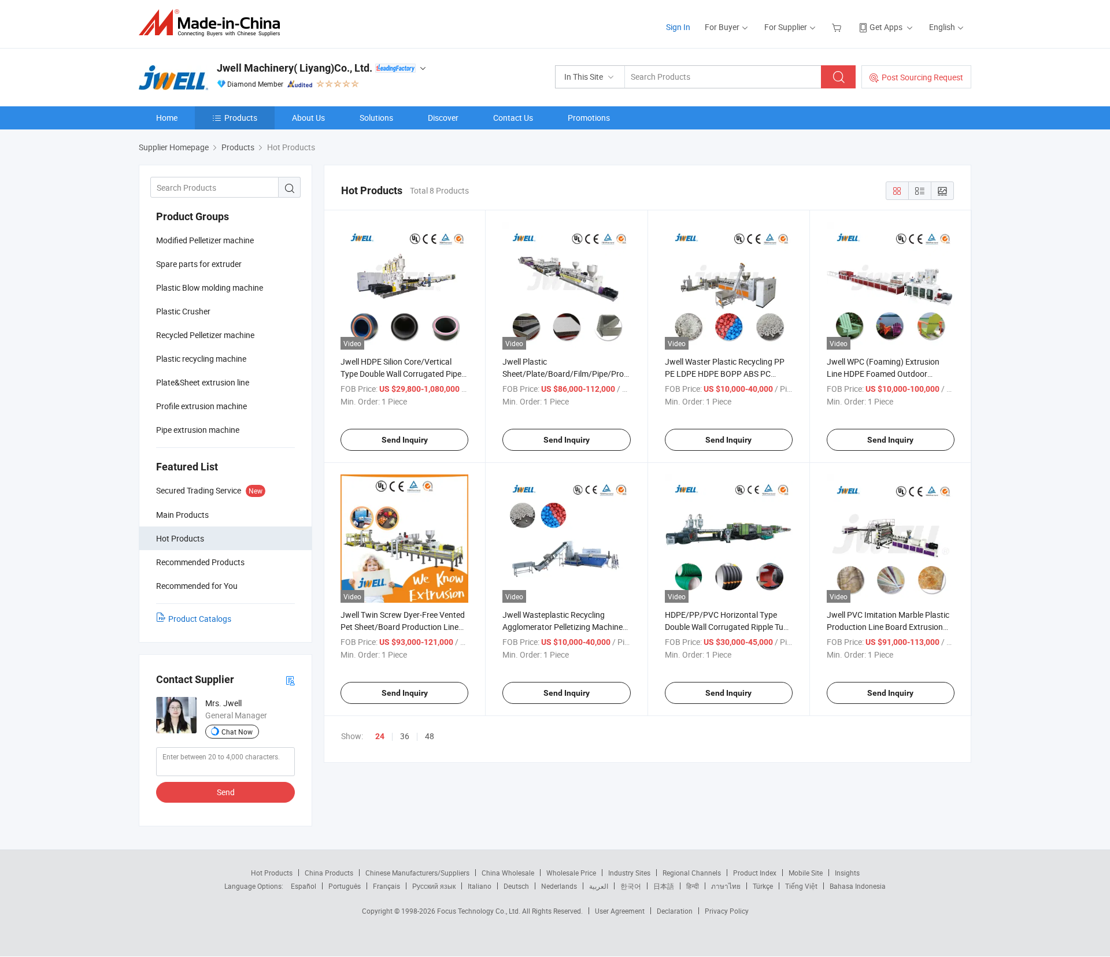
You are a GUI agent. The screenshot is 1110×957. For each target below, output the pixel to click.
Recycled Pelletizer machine (205, 334)
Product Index (754, 872)
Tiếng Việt (801, 886)
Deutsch (516, 886)
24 (379, 736)
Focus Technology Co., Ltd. (479, 910)
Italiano (479, 886)
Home (166, 117)
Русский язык (434, 886)
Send (226, 792)
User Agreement (620, 910)
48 (429, 735)
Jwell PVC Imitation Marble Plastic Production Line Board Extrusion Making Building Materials (888, 626)
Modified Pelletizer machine (205, 240)
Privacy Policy (727, 910)
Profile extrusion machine (201, 405)
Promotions (589, 117)
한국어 (630, 886)
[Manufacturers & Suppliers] (213, 22)
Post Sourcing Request (922, 77)
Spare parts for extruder (199, 263)
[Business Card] (290, 680)
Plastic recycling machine (201, 358)
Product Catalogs (199, 618)
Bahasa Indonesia (858, 886)
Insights (847, 872)
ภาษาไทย (726, 886)
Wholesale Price (571, 872)
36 (404, 735)
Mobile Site (806, 872)
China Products (329, 872)
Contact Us (513, 117)
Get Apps (886, 26)
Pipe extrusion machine (197, 429)
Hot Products (272, 872)
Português (344, 886)
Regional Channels (692, 872)
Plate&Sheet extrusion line (202, 382)
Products (240, 117)
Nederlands (559, 886)
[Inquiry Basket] (838, 26)
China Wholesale (508, 872)
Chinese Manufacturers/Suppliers (417, 872)
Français (386, 886)
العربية (598, 886)
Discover (443, 117)
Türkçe (763, 886)
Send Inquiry (405, 439)
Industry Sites (629, 872)
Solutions (376, 117)
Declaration (675, 910)
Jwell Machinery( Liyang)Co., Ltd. (294, 68)
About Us (308, 117)
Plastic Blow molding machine (209, 287)
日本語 (663, 886)
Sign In (678, 26)
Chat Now (237, 731)
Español (303, 886)
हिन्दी (692, 886)
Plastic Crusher (183, 311)
